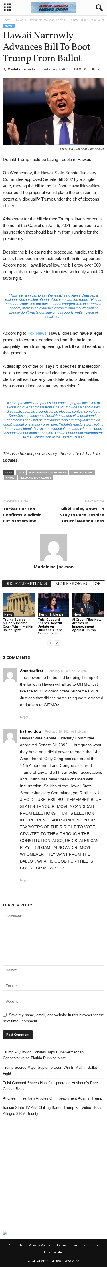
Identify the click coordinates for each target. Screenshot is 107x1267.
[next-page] (57, 643)
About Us (15, 1245)
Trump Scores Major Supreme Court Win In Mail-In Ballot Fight (18, 624)
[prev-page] (50, 643)
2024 (21, 472)
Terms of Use (66, 1245)
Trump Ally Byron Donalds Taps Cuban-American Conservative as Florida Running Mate (43, 1055)
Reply (24, 717)
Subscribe (91, 1245)
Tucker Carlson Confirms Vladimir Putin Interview (22, 515)
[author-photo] (53, 547)
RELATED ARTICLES (27, 584)
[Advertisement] (53, 1173)
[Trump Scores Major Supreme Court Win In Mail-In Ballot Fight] (19, 605)
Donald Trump (82, 472)
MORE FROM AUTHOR (78, 584)
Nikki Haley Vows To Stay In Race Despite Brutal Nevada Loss (82, 515)
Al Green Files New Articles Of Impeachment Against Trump (86, 624)
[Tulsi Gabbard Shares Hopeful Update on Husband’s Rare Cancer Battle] (54, 605)
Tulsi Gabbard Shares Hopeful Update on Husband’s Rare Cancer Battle (50, 626)
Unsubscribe (53, 1252)
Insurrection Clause (35, 477)
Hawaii (10, 477)
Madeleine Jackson (23, 69)
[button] (98, 8)
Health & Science (51, 614)
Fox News (37, 333)
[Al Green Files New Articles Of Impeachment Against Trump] (88, 605)
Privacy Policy (39, 1245)
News (19, 20)
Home (7, 20)
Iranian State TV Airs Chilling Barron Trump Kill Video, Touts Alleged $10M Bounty (52, 1110)
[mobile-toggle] (7, 7)
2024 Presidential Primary (47, 472)
